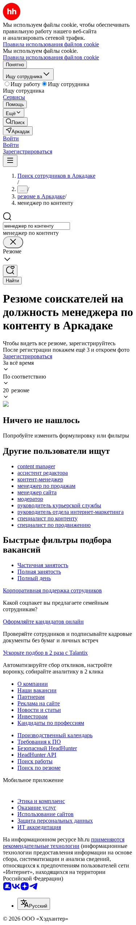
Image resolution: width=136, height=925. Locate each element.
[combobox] (36, 226)
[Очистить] (13, 242)
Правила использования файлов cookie (51, 57)
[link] (15, 121)
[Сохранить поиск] (10, 271)
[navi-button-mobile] (10, 161)
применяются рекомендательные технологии (63, 842)
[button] (11, 138)
